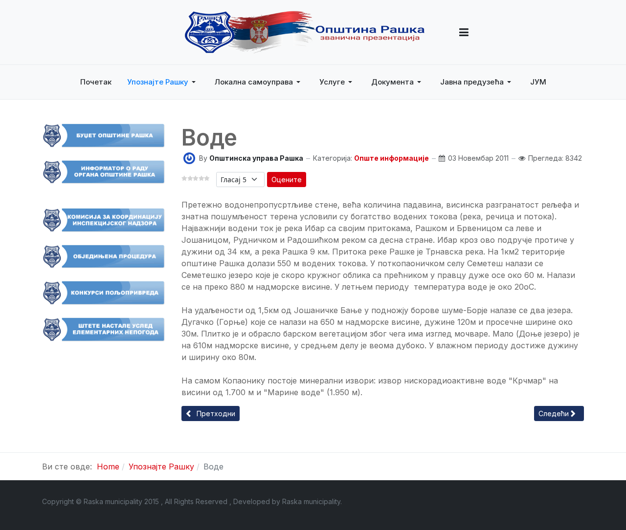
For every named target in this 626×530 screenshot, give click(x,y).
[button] (464, 32)
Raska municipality (311, 501)
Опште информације (391, 158)
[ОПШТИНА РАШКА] (304, 32)
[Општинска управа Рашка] (189, 157)
